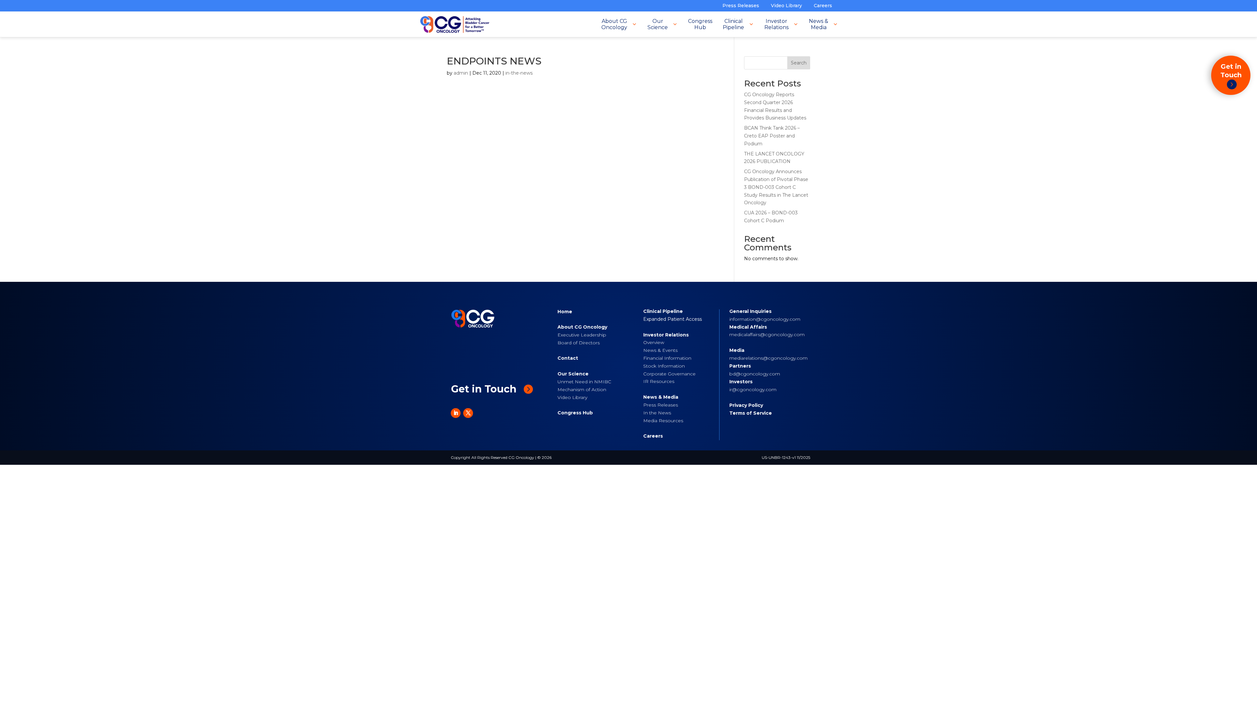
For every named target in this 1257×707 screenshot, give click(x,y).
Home (564, 312)
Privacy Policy (746, 405)
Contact (567, 358)
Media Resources (663, 421)
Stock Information (664, 366)
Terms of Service (750, 413)
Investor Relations (666, 335)
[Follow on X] (468, 413)
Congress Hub (575, 413)
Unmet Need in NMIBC (584, 382)
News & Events (660, 350)
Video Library (786, 6)
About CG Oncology (582, 327)
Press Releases (740, 6)
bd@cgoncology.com (754, 374)
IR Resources (658, 381)
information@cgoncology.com (764, 319)
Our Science (573, 374)
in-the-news (519, 73)
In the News (657, 413)
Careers (823, 6)
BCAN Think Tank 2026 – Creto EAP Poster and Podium (772, 136)
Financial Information (667, 358)
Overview (653, 342)
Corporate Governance (669, 374)
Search (799, 63)
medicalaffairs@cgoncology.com (767, 334)
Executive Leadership (581, 335)
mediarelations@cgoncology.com (768, 358)
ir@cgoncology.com (752, 389)
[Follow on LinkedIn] (456, 413)
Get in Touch (484, 389)
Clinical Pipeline (663, 311)
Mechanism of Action (581, 389)
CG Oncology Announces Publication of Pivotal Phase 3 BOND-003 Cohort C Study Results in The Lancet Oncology (776, 187)
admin (461, 73)
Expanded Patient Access (672, 319)
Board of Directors (578, 343)
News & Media (660, 397)
